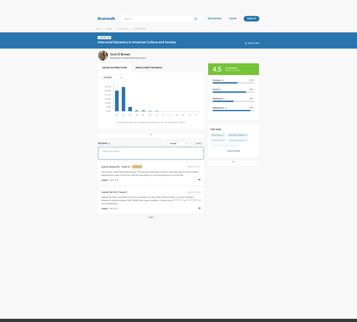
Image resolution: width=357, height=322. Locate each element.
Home (98, 29)
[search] (157, 19)
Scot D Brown (123, 29)
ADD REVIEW (214, 19)
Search (109, 29)
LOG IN (232, 19)
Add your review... (111, 151)
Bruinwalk (106, 19)
